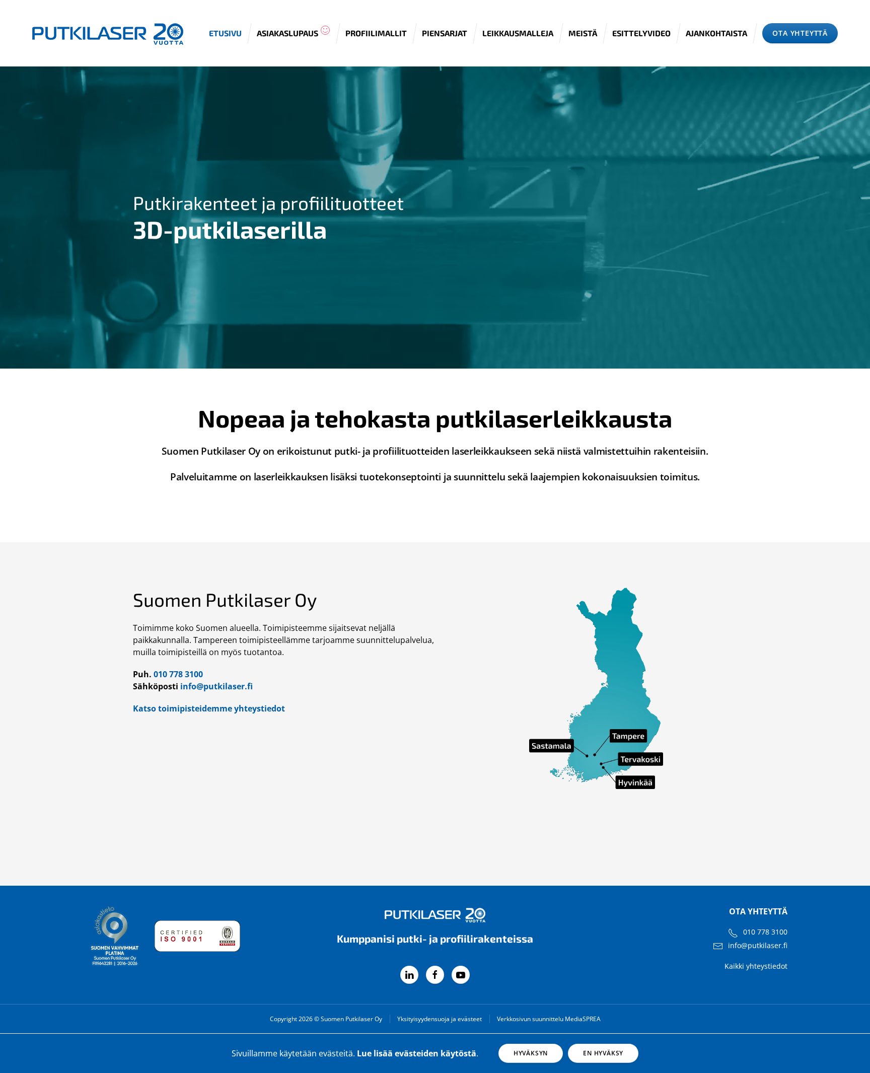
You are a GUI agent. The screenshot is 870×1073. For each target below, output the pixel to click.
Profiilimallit (376, 33)
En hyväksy (603, 1053)
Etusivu (225, 33)
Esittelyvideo (641, 33)
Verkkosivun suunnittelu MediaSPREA (549, 1019)
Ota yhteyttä (800, 33)
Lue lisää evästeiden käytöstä (416, 1053)
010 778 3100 (178, 674)
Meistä (582, 33)
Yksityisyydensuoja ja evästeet (439, 1019)
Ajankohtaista (716, 33)
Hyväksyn (531, 1053)
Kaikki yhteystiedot (755, 966)
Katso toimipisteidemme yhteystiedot (209, 708)
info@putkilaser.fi (216, 686)
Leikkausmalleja (517, 33)
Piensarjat (444, 33)
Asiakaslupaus (287, 33)
